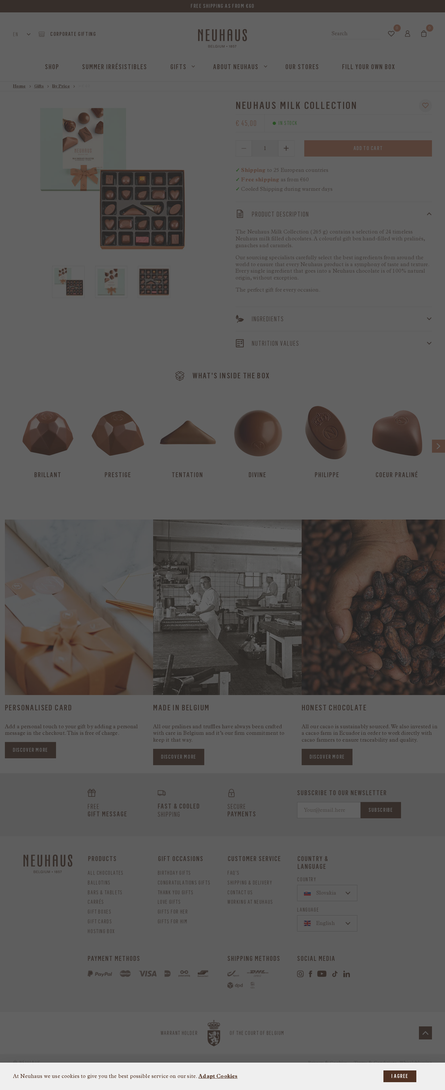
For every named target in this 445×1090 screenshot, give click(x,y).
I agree (400, 1076)
